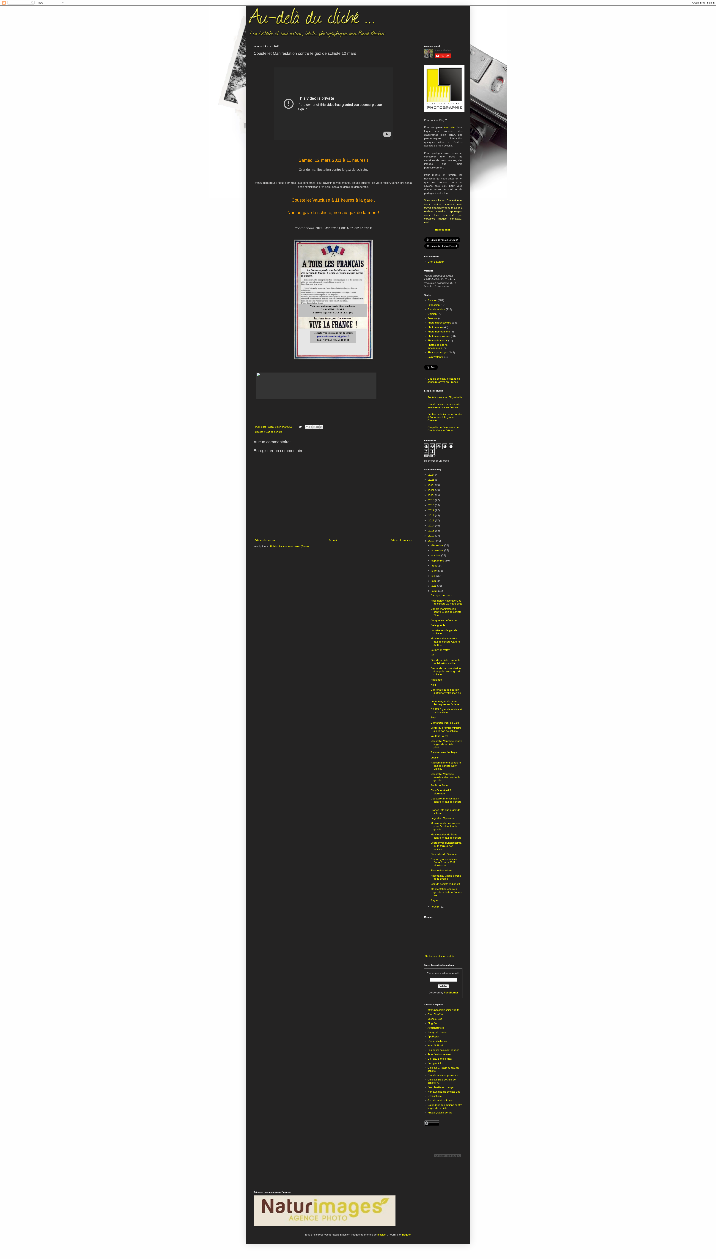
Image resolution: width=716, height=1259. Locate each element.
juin (433, 575)
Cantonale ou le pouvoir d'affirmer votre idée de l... (446, 693)
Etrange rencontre (441, 595)
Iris (432, 654)
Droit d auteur (436, 261)
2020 (431, 494)
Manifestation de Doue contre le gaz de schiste (446, 836)
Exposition (434, 304)
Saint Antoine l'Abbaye (444, 752)
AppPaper (433, 1036)
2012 (431, 535)
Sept (433, 717)
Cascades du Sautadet (444, 854)
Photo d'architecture (439, 322)
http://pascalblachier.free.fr (443, 1009)
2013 (431, 530)
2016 (431, 515)
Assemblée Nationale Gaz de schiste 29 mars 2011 (446, 602)
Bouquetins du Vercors (444, 620)
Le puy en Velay (440, 649)
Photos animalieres (439, 336)
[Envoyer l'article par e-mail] (300, 427)
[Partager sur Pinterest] (321, 427)
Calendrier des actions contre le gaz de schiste (445, 1106)
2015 (431, 520)
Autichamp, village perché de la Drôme (446, 877)
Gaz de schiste (274, 432)
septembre (438, 560)
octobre (436, 555)
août (434, 565)
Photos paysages (438, 352)
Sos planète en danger (441, 1087)
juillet (434, 570)
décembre (437, 545)
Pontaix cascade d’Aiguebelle (445, 397)
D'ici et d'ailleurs (437, 1040)
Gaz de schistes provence (443, 1075)
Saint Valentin (436, 356)
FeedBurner (451, 992)
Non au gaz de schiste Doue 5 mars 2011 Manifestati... (444, 862)
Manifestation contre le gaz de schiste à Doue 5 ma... (446, 892)
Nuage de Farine (438, 1032)
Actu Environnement (439, 1054)
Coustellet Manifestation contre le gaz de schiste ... (446, 801)
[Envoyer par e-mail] (307, 427)
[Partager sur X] (314, 427)
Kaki (433, 684)
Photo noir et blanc (439, 331)
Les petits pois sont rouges (443, 1049)
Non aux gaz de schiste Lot (444, 1091)
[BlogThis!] (311, 427)
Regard (435, 900)
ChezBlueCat (435, 1014)
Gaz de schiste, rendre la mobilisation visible (445, 662)
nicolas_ (382, 1234)
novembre (437, 550)
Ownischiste (435, 1095)
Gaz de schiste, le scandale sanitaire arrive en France (444, 380)
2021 (431, 489)
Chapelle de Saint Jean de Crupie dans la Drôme (443, 429)
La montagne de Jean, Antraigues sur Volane (445, 703)
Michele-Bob (435, 1018)
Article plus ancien (401, 540)
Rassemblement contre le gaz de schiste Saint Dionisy (446, 765)
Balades (432, 300)
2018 (431, 505)
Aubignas (436, 679)
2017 (431, 510)
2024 (431, 474)
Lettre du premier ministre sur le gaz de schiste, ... (446, 729)
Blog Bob (433, 1023)
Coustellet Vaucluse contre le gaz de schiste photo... (446, 744)
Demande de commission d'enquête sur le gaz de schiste (446, 671)
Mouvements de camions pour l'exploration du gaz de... (445, 826)
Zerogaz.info (435, 1063)
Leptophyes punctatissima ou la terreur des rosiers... (446, 846)
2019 (431, 500)
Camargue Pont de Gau (445, 722)
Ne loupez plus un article (439, 956)
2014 (431, 525)
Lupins (435, 757)
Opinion (432, 313)
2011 (431, 540)
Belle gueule (438, 625)
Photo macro (435, 327)
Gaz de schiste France (441, 1100)
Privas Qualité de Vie (440, 1112)
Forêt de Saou (439, 785)
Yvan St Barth (436, 1045)
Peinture (432, 318)
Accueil (333, 540)
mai (433, 580)
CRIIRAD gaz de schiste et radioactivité (446, 711)
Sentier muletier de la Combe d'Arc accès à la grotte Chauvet (445, 417)
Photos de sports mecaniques (438, 346)
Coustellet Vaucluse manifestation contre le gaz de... (445, 777)
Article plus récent (265, 540)
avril (434, 585)
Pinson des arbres (441, 870)
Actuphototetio (436, 1027)
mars (434, 590)
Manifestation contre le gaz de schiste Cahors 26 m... (445, 641)
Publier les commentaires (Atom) (289, 546)
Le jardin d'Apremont (443, 818)
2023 (431, 479)
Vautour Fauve (439, 735)
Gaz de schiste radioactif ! (446, 883)
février (435, 906)
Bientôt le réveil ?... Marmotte (442, 792)
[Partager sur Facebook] (318, 427)
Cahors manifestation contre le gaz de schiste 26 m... (446, 612)
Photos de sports (438, 340)
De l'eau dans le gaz (440, 1058)
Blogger (406, 1234)
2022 (431, 484)
